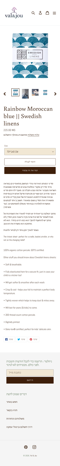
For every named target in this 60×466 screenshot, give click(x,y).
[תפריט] (54, 12)
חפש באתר (11, 401)
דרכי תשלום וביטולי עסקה (19, 426)
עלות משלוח (33, 134)
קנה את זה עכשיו (30, 170)
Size (6, 145)
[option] (15, 92)
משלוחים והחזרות (15, 418)
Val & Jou (33, 455)
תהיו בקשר (11, 410)
